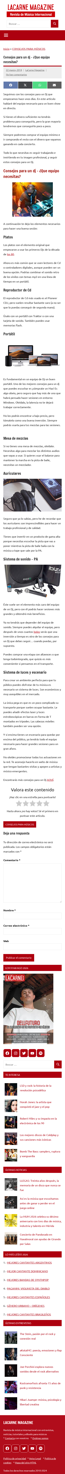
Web (6, 941)
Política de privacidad (14, 1458)
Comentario (11, 860)
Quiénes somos (40, 1438)
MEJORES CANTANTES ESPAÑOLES (28, 1297)
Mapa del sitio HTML (25, 1462)
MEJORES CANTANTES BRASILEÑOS (29, 1314)
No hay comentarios (16, 74)
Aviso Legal (35, 1458)
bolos (37, 631)
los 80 (10, 254)
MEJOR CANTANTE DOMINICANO (27, 1271)
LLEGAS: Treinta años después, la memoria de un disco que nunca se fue (40, 1185)
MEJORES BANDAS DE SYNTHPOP (28, 1279)
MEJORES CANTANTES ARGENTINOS (29, 1262)
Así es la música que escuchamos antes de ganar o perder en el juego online (39, 1203)
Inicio (6, 48)
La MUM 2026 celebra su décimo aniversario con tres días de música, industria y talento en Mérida (41, 1221)
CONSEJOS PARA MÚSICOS (28, 48)
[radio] (19, 804)
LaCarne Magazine (34, 69)
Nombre (9, 910)
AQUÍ (50, 779)
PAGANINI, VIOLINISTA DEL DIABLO (28, 1288)
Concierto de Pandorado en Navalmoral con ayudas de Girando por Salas (40, 1239)
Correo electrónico (16, 925)
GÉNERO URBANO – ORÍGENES (25, 1305)
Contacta (10, 1438)
